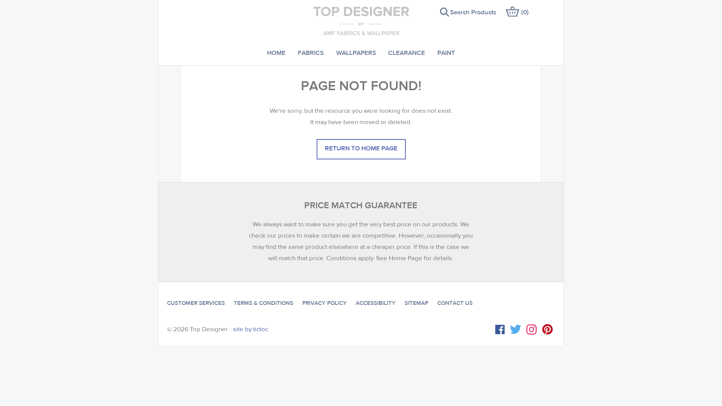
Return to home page (361, 147)
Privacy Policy (324, 303)
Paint (446, 52)
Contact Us (455, 303)
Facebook (500, 329)
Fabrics (311, 52)
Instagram (531, 329)
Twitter (515, 329)
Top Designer (361, 21)
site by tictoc (250, 329)
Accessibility (376, 303)
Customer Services (196, 303)
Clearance (406, 52)
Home (276, 52)
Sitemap (416, 303)
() (525, 11)
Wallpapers (356, 52)
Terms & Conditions (263, 303)
